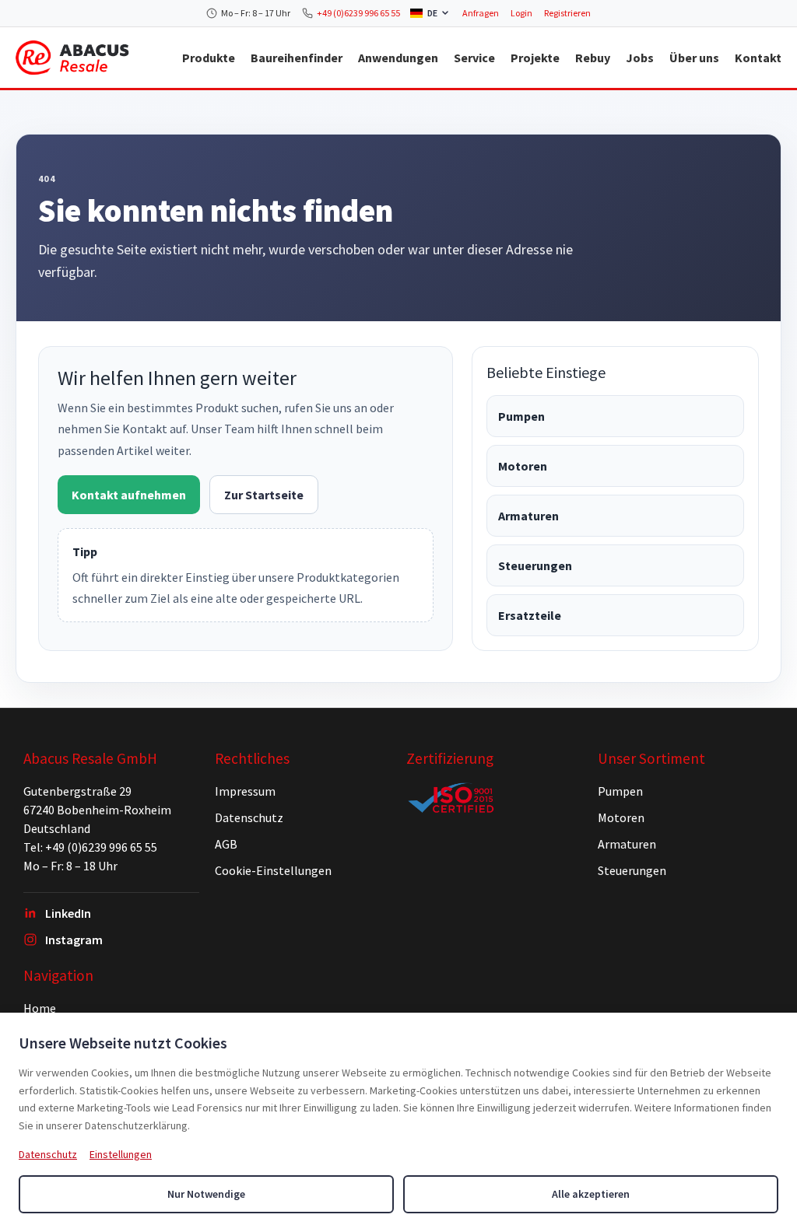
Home (39, 1008)
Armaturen (528, 515)
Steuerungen (535, 565)
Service (474, 57)
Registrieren (567, 13)
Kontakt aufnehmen (129, 494)
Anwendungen (398, 57)
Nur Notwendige (206, 1194)
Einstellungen (121, 1154)
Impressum (245, 791)
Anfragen (480, 13)
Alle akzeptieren (591, 1194)
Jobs (640, 57)
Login (521, 13)
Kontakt (758, 57)
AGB (226, 844)
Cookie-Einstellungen (273, 870)
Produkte (208, 57)
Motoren (522, 466)
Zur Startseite (264, 494)
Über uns (694, 57)
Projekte (535, 57)
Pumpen (521, 416)
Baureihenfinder (296, 57)
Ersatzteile (529, 615)
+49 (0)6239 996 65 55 (358, 13)
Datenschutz (249, 817)
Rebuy (592, 57)
